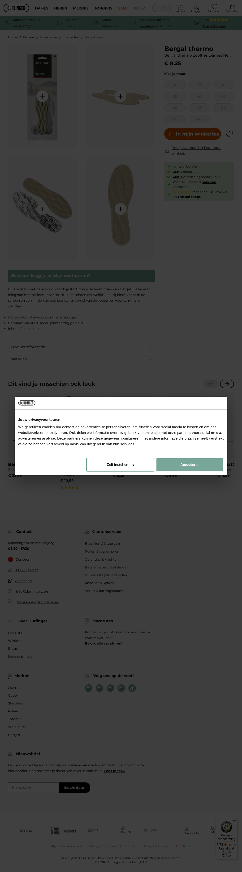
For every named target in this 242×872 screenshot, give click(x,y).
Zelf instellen (117, 465)
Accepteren (189, 465)
